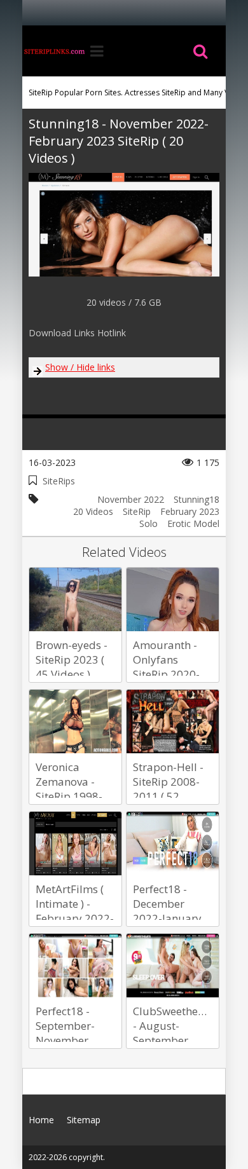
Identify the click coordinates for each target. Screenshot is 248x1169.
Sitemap (83, 1120)
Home (54, 50)
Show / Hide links (80, 367)
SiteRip (137, 511)
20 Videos (93, 511)
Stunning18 (196, 499)
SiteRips (59, 481)
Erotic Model (193, 523)
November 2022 (130, 499)
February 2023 (189, 511)
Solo (148, 523)
